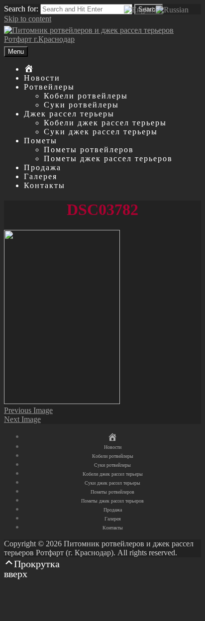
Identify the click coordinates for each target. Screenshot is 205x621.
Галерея (40, 176)
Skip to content (27, 18)
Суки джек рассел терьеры (101, 131)
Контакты (44, 185)
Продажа (42, 167)
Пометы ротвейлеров (89, 149)
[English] (140, 9)
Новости (42, 78)
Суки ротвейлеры (81, 105)
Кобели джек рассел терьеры (105, 122)
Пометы (40, 140)
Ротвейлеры (49, 87)
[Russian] (172, 9)
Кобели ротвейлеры (86, 96)
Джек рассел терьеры (69, 113)
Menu (16, 51)
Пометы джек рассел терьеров (108, 158)
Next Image (22, 419)
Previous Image (28, 410)
